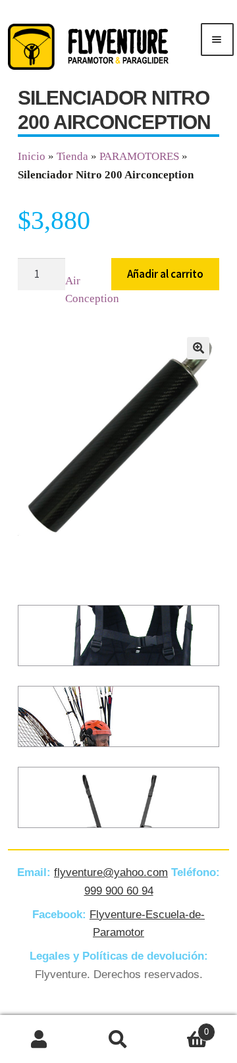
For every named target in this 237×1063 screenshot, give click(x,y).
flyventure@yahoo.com (111, 872)
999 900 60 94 (118, 891)
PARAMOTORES (139, 156)
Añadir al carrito (165, 274)
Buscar (118, 1039)
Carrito (183, 1027)
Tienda (72, 156)
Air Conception (92, 289)
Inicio (31, 156)
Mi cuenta (39, 1039)
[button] (198, 348)
